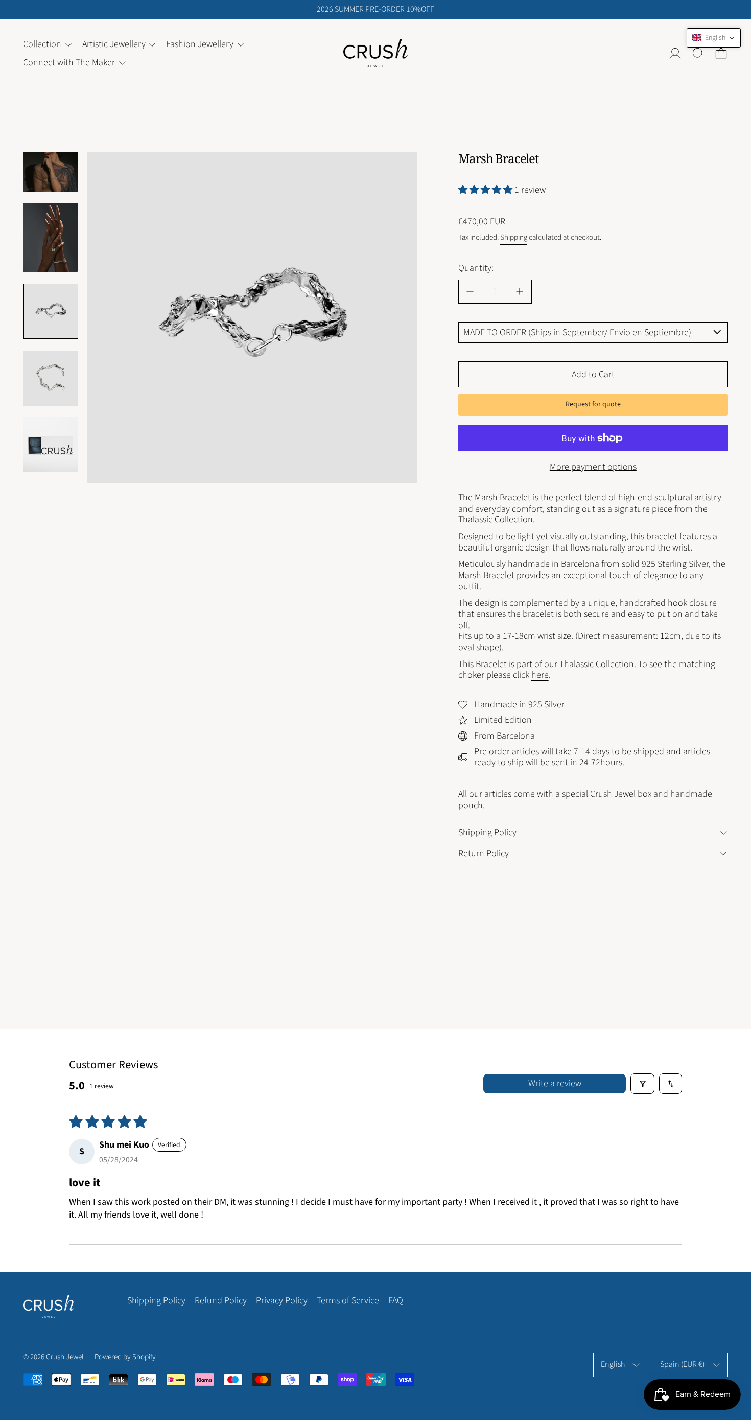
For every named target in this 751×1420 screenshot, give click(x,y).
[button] (698, 53)
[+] (520, 292)
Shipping (513, 237)
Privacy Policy (282, 1300)
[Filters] (642, 1083)
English (613, 1364)
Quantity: (476, 268)
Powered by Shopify (125, 1357)
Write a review (554, 1083)
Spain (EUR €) (682, 1364)
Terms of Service (348, 1300)
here (540, 675)
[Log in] (675, 53)
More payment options (593, 467)
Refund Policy (221, 1300)
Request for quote (593, 404)
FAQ (395, 1300)
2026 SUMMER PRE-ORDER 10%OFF (375, 9)
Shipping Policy (156, 1300)
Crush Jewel (65, 1357)
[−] (470, 292)
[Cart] (721, 53)
